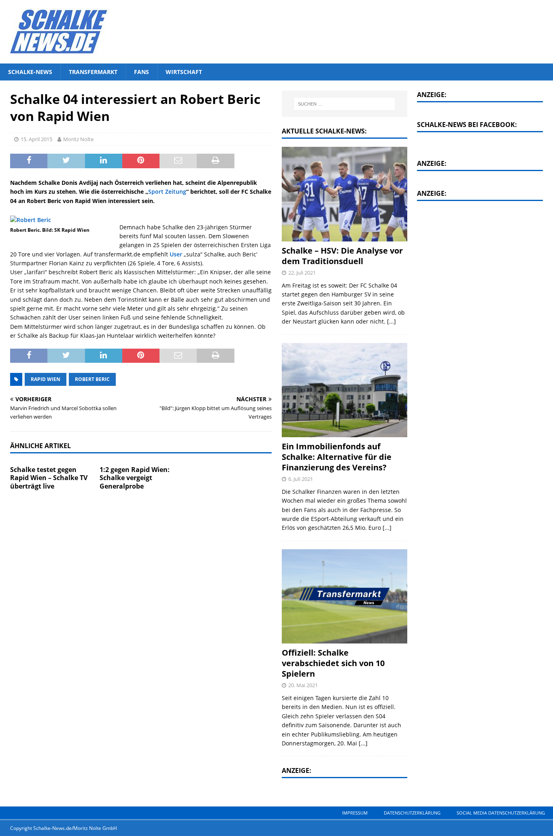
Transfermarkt (93, 72)
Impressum (355, 813)
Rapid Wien (45, 379)
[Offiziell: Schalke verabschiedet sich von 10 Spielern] (345, 596)
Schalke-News (30, 72)
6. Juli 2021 (300, 479)
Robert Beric (92, 379)
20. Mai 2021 (303, 685)
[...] (391, 321)
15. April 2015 (36, 139)
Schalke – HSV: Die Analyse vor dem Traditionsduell (342, 256)
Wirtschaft (184, 72)
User (176, 254)
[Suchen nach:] (344, 104)
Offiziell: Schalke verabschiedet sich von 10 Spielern (333, 663)
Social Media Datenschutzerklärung (501, 813)
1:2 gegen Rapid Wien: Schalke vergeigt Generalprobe (135, 478)
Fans (141, 72)
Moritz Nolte (78, 139)
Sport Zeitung (167, 191)
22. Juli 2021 (302, 272)
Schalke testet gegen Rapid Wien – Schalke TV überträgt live (48, 478)
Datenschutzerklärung (412, 813)
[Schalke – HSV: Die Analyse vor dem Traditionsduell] (345, 194)
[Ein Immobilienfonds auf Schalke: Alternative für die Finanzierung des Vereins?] (345, 390)
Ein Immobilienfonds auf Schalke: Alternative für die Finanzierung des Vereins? (336, 457)
